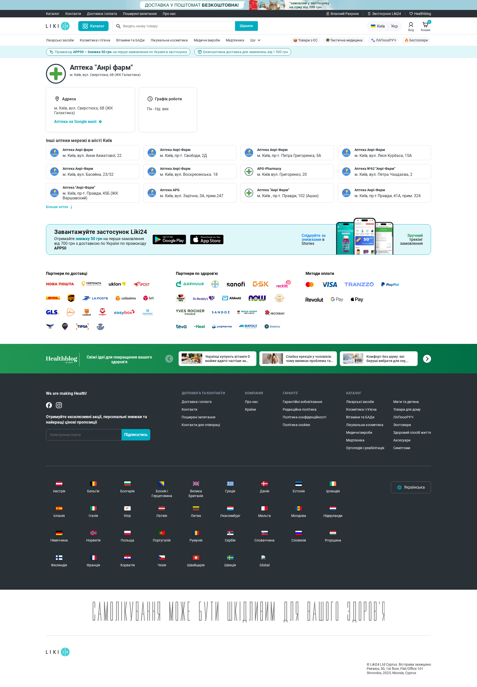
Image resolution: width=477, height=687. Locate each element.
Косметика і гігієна (95, 40)
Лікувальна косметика (169, 40)
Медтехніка (235, 40)
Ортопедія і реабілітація (365, 448)
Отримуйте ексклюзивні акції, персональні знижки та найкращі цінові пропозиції (96, 419)
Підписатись (136, 434)
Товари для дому (407, 409)
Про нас (169, 14)
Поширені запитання (140, 14)
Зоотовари (402, 425)
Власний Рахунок (345, 14)
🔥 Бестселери (416, 40)
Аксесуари (401, 440)
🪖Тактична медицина (344, 40)
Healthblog (422, 14)
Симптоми (401, 448)
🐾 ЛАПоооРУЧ (383, 40)
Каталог (52, 14)
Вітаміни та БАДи (130, 40)
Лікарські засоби (60, 40)
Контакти (73, 14)
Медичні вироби (207, 40)
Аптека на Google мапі (75, 121)
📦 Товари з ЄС (305, 40)
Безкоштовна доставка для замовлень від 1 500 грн (245, 52)
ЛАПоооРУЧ (403, 417)
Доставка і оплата (102, 14)
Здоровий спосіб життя (412, 432)
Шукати (246, 26)
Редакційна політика (300, 409)
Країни (250, 409)
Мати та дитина (406, 402)
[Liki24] (58, 652)
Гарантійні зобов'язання (302, 402)
